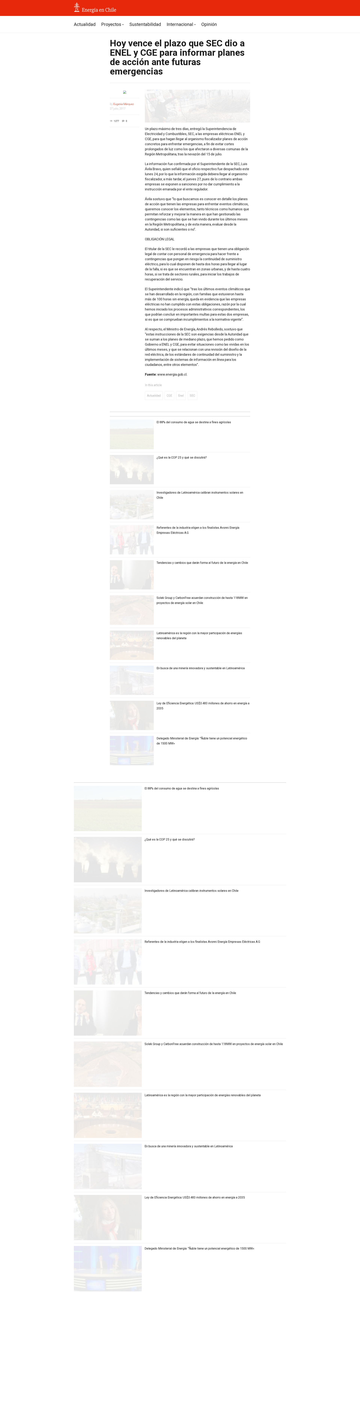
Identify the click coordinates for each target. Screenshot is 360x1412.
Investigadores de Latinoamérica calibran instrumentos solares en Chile (191, 890)
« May (79, 1390)
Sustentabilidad (145, 24)
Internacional (180, 24)
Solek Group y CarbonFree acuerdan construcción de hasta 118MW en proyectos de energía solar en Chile (214, 1044)
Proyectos (111, 24)
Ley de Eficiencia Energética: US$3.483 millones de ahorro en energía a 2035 (195, 1197)
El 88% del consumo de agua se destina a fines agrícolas (194, 422)
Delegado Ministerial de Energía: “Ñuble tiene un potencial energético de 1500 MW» (199, 1248)
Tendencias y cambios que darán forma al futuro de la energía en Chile (202, 563)
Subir (283, 1406)
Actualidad (85, 24)
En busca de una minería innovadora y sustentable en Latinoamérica (201, 668)
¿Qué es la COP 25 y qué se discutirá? (182, 457)
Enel (181, 395)
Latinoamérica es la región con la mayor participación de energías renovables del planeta (203, 1095)
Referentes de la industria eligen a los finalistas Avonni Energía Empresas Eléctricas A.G (202, 942)
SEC (192, 395)
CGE (169, 395)
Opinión (209, 24)
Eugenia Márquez (123, 104)
